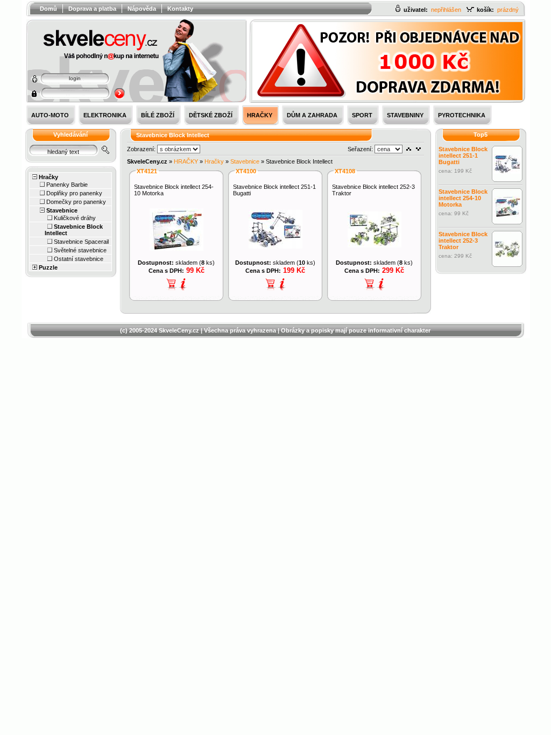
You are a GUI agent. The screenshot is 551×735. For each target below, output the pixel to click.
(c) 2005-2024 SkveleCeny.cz (159, 330)
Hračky (48, 177)
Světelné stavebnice (80, 250)
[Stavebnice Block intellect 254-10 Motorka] (176, 248)
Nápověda (142, 8)
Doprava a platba (92, 8)
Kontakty (180, 8)
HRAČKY (186, 161)
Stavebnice (61, 210)
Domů (48, 8)
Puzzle (48, 267)
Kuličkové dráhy (75, 218)
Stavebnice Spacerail (81, 241)
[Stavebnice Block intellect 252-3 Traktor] (374, 245)
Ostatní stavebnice (78, 259)
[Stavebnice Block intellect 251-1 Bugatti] (275, 246)
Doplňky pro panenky (74, 193)
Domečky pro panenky (76, 202)
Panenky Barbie (67, 184)
